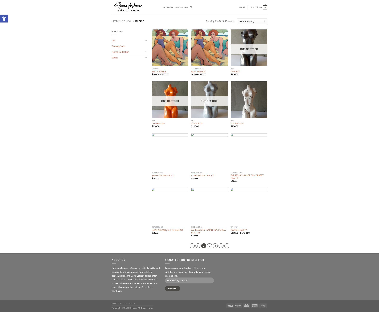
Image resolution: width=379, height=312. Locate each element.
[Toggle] (146, 40)
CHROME (235, 71)
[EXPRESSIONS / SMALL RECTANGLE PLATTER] (209, 206)
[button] (4, 18)
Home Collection (120, 51)
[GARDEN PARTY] (249, 206)
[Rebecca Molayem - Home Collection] (135, 7)
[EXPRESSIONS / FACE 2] (209, 152)
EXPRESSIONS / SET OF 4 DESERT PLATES (247, 176)
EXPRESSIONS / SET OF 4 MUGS (167, 230)
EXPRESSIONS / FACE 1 (163, 175)
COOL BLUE (197, 123)
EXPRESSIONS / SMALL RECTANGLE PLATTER (208, 231)
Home (116, 21)
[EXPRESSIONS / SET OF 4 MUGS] (170, 206)
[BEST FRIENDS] (170, 47)
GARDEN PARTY (239, 230)
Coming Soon (118, 46)
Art (113, 40)
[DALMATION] (249, 99)
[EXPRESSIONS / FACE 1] (170, 152)
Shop (127, 21)
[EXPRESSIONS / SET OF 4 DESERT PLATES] (249, 152)
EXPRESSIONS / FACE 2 (202, 175)
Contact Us (181, 7)
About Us (168, 7)
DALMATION (237, 123)
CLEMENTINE (158, 123)
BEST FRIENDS (159, 71)
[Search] (191, 7)
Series (115, 57)
